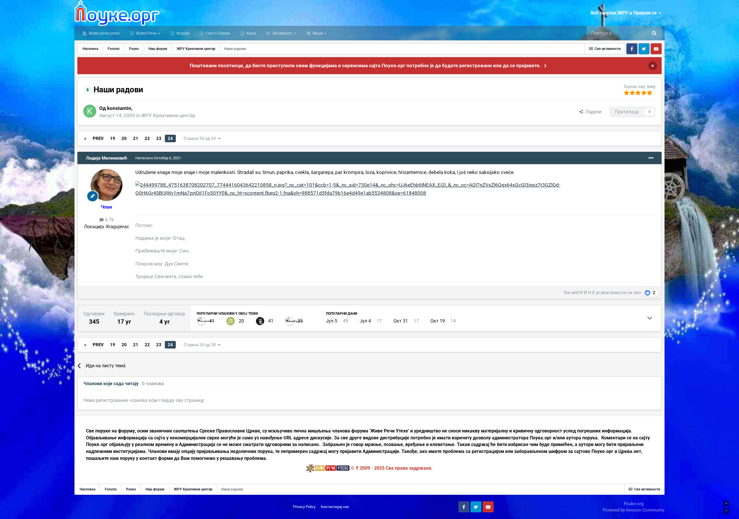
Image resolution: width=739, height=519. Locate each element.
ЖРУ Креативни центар (168, 115)
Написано (158, 158)
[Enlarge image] (396, 189)
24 (170, 138)
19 (112, 138)
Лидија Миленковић (106, 158)
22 (147, 138)
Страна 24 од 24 (201, 138)
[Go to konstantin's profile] (89, 111)
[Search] (654, 33)
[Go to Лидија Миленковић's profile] (106, 185)
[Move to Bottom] (726, 511)
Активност (282, 33)
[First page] (85, 138)
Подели (592, 112)
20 (124, 138)
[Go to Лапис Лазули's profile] (231, 321)
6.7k (109, 219)
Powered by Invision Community (634, 510)
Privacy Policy (304, 507)
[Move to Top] (726, 503)
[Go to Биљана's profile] (260, 321)
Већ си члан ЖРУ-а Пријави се (625, 13)
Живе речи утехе (104, 33)
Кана (251, 33)
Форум (182, 33)
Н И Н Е (587, 292)
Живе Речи (146, 33)
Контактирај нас (335, 507)
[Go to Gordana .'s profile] (289, 321)
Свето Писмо (217, 33)
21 (135, 138)
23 (158, 138)
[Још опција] (651, 158)
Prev (98, 138)
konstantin (119, 108)
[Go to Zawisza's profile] (201, 321)
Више (317, 33)
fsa (567, 292)
